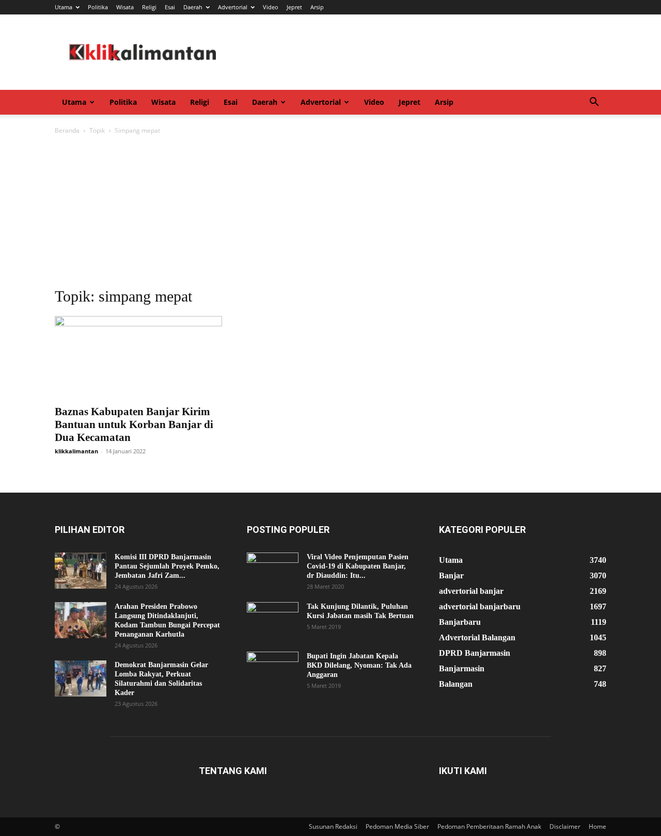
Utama (63, 7)
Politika (98, 7)
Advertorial (232, 7)
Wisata (125, 7)
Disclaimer (564, 826)
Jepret (294, 7)
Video (270, 7)
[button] (593, 103)
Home (597, 826)
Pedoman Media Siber (397, 826)
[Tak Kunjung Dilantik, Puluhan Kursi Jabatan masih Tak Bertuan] (272, 620)
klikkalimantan (76, 451)
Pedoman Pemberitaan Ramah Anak (489, 826)
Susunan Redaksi (333, 826)
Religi (149, 7)
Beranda (67, 130)
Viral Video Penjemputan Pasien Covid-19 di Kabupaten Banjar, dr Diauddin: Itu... (357, 566)
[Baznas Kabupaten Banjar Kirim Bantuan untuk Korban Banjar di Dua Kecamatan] (138, 357)
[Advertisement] (330, 213)
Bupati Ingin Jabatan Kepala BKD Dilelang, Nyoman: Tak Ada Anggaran (359, 665)
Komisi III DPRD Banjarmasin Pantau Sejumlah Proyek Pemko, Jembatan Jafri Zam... (167, 566)
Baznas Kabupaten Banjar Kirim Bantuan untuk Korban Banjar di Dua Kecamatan (134, 424)
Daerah (192, 7)
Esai (170, 7)
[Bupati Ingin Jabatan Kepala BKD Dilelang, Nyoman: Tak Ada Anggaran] (272, 670)
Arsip (317, 7)
